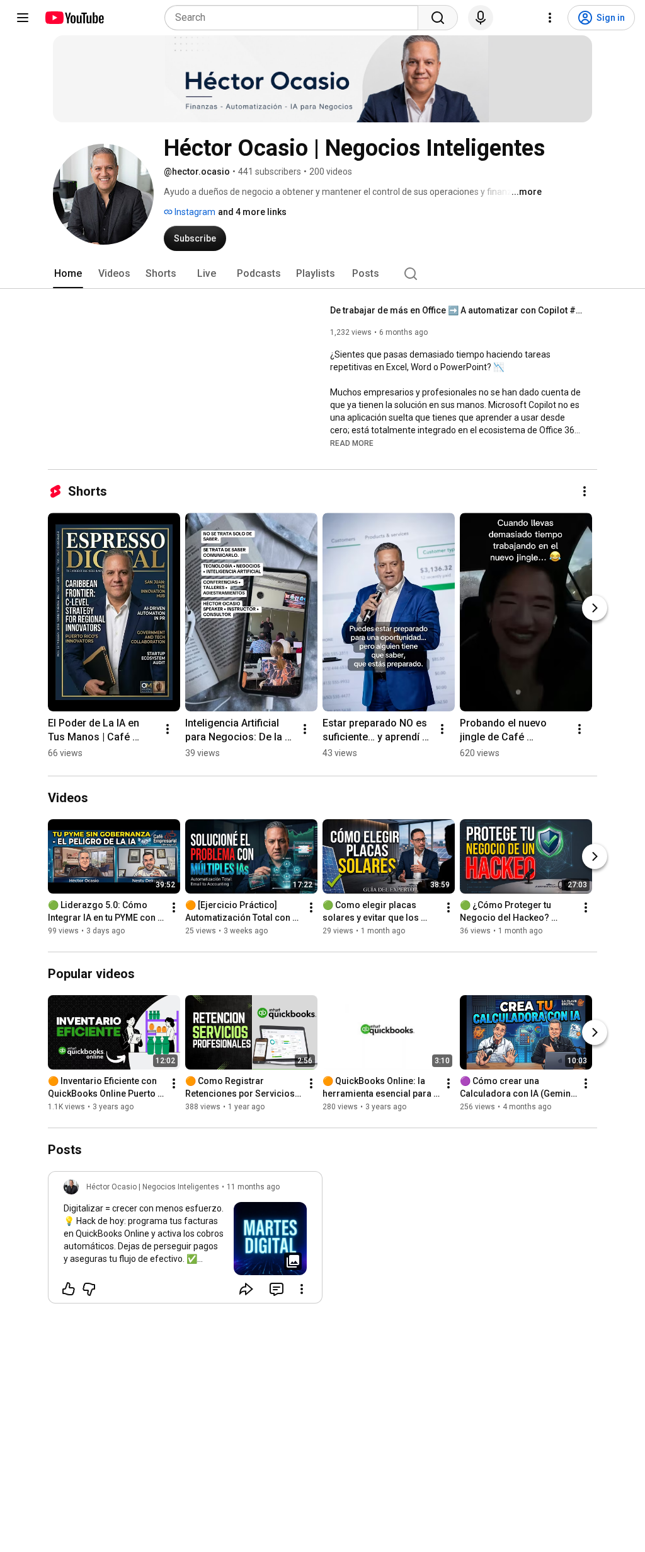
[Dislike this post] (89, 1289)
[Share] (246, 1289)
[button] (352, 442)
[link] (185, 1241)
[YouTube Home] (74, 17)
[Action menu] (301, 1289)
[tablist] (322, 274)
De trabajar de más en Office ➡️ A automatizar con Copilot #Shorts (456, 310)
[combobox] (295, 17)
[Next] (594, 608)
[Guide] (22, 17)
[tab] (68, 274)
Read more (352, 443)
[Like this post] (69, 1289)
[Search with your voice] (480, 17)
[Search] (438, 17)
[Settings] (549, 17)
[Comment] (276, 1289)
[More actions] (584, 491)
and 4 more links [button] (252, 212)
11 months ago (253, 1186)
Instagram (194, 212)
